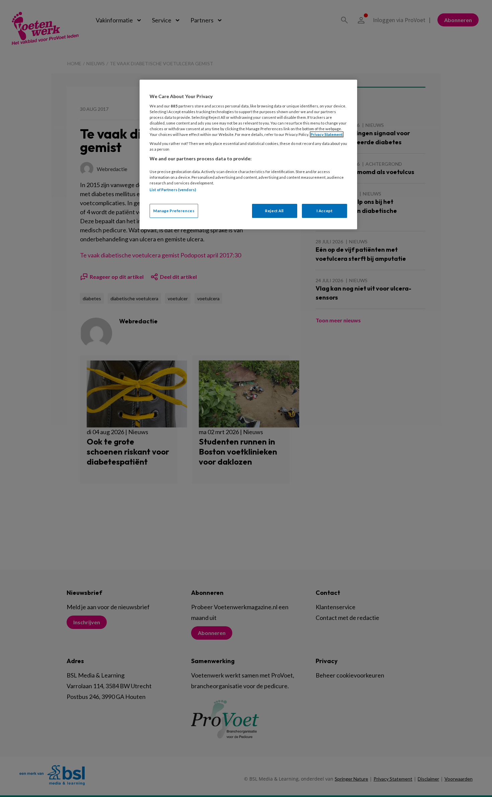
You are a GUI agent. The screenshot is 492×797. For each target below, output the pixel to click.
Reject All (274, 211)
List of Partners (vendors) (173, 189)
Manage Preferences (173, 211)
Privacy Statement (327, 134)
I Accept (325, 211)
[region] (248, 154)
